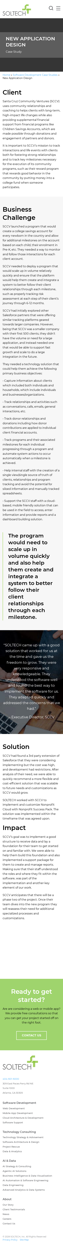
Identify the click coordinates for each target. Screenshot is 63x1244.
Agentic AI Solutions (14, 1171)
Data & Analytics (12, 1151)
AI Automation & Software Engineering (25, 1180)
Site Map (24, 1239)
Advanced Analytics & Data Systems (24, 1189)
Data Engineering (13, 1185)
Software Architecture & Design (21, 1142)
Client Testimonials (14, 1209)
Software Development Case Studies (35, 75)
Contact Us (9, 1223)
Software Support (13, 1122)
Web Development (14, 1108)
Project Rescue (11, 1146)
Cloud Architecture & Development (23, 1117)
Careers (7, 1218)
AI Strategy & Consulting (17, 1166)
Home (6, 75)
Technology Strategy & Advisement (23, 1137)
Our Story (8, 1204)
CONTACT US (31, 1035)
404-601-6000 (11, 1078)
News (6, 1214)
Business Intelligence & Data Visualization (27, 1175)
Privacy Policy (10, 1239)
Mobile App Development (18, 1113)
